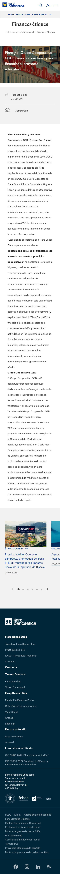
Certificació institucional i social (22, 839)
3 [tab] (27, 589)
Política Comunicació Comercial (23, 822)
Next (47, 589)
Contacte (10, 661)
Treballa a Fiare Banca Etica (20, 643)
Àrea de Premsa (14, 736)
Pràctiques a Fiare (15, 649)
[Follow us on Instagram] (27, 867)
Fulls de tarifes (13, 681)
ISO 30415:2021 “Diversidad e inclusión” (26, 755)
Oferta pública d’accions (37, 814)
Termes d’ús (11, 843)
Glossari (9, 742)
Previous (12, 588)
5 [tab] (36, 589)
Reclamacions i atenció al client (22, 827)
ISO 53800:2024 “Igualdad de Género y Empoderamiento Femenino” (26, 763)
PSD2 (8, 814)
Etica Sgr (10, 723)
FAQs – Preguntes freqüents (20, 655)
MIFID (17, 814)
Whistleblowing (13, 835)
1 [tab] (18, 589)
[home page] (13, 4)
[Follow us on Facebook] (16, 867)
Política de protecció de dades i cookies (26, 852)
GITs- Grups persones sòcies (20, 706)
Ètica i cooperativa (16, 548)
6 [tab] (41, 589)
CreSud (9, 717)
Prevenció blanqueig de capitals (22, 847)
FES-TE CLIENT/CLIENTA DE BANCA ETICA (27, 14)
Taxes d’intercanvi (15, 687)
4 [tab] (32, 589)
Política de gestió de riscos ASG (22, 831)
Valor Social (11, 711)
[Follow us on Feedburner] (49, 867)
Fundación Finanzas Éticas (19, 700)
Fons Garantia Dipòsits (17, 818)
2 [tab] (23, 589)
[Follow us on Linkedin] (38, 867)
